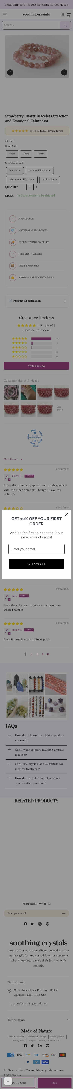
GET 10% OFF (37, 564)
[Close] (66, 514)
